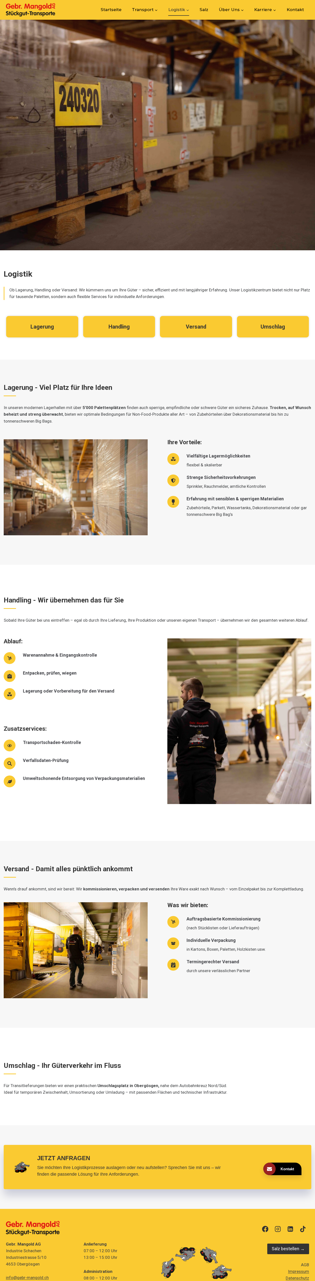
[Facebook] (265, 1229)
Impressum (298, 1271)
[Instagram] (277, 1229)
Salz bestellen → (288, 1248)
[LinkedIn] (290, 1229)
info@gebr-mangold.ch (27, 1277)
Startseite (111, 9)
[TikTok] (303, 1229)
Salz (204, 9)
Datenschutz (297, 1278)
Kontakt (295, 9)
